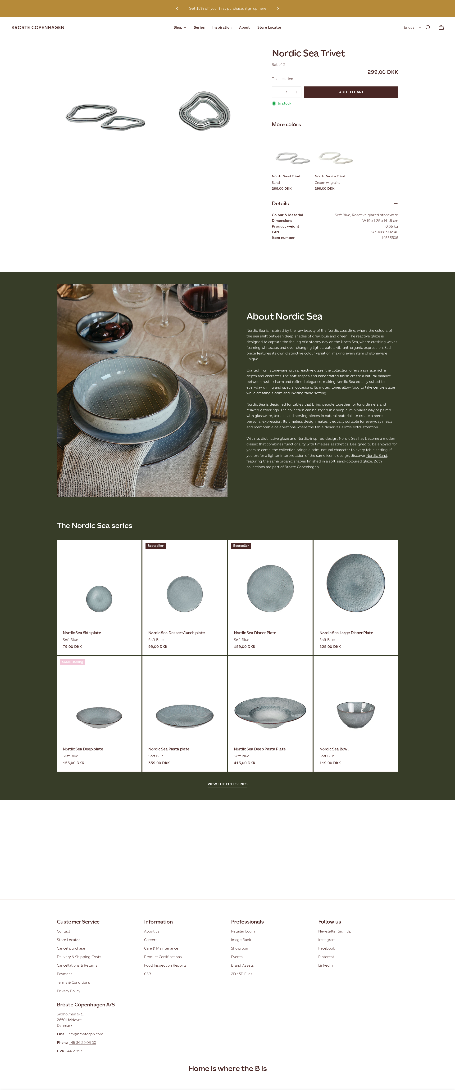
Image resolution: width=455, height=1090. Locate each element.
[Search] (428, 27)
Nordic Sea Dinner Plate (255, 633)
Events (237, 957)
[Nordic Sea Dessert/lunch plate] (185, 582)
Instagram (327, 940)
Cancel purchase (71, 948)
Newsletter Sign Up (334, 931)
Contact (63, 931)
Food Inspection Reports (165, 965)
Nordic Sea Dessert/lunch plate (176, 633)
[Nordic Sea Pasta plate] (185, 698)
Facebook (326, 948)
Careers (150, 940)
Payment (64, 974)
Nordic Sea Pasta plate (168, 749)
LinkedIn (325, 965)
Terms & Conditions (73, 982)
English (410, 27)
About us (151, 931)
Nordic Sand (376, 455)
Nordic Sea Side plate (82, 633)
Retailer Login (243, 931)
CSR (147, 974)
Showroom (240, 948)
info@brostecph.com (85, 1034)
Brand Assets (242, 965)
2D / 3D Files (241, 974)
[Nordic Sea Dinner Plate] (270, 582)
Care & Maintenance (161, 948)
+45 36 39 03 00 (82, 1043)
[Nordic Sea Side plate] (99, 582)
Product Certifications (163, 957)
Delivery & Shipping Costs (79, 957)
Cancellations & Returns (77, 965)
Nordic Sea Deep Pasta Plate (260, 749)
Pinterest (326, 957)
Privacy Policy (68, 991)
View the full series (227, 784)
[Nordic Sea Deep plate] (99, 698)
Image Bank (241, 940)
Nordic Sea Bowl (333, 749)
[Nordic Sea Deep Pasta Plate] (270, 698)
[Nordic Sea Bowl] (356, 698)
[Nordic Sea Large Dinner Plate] (356, 582)
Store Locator (68, 940)
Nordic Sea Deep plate (83, 749)
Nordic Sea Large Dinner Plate (346, 633)
